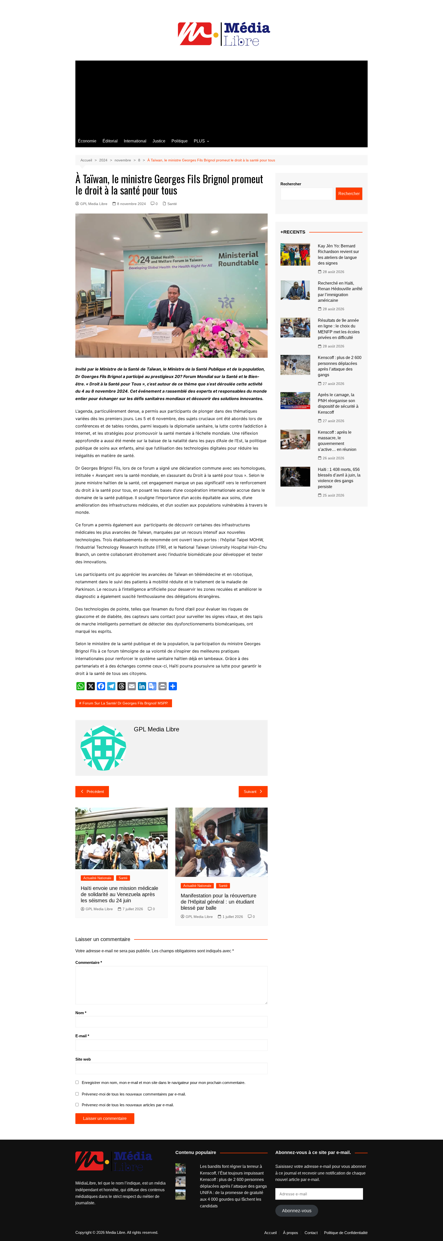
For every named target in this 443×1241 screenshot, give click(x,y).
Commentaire (88, 962)
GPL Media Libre (93, 204)
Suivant (250, 791)
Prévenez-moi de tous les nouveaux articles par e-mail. (128, 1105)
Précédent (95, 791)
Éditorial (110, 141)
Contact (311, 1233)
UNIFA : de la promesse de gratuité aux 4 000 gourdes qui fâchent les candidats (231, 1199)
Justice (159, 141)
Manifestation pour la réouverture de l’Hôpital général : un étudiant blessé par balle (218, 902)
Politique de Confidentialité (346, 1233)
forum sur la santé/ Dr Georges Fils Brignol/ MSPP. (125, 703)
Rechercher (290, 184)
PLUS (199, 141)
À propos (290, 1233)
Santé (172, 204)
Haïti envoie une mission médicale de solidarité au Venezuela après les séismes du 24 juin (119, 894)
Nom (80, 1013)
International (135, 141)
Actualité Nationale (97, 878)
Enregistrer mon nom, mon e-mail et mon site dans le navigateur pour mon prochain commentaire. (163, 1082)
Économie (87, 141)
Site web (83, 1059)
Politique (180, 141)
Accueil (270, 1233)
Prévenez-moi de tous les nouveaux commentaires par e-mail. (134, 1094)
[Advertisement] (221, 96)
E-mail (82, 1036)
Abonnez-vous (296, 1210)
